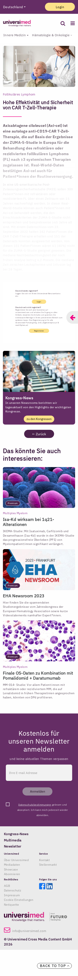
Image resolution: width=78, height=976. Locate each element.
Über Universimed (16, 860)
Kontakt (44, 860)
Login (60, 7)
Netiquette (11, 904)
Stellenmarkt (48, 865)
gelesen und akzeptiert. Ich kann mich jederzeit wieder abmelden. (42, 805)
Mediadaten (12, 865)
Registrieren (39, 331)
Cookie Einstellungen (18, 900)
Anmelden (37, 791)
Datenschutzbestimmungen (34, 804)
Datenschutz (12, 890)
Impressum (12, 895)
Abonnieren (12, 874)
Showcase (11, 869)
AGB (7, 886)
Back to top (53, 965)
